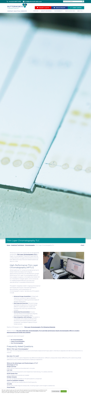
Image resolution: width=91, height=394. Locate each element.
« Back (82, 245)
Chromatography (30, 245)
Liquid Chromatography (18, 341)
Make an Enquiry (59, 7)
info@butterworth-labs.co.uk (33, 1)
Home (8, 245)
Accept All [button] (63, 391)
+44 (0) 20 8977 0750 (15, 1)
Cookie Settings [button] (55, 391)
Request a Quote (43, 7)
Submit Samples (76, 7)
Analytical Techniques (17, 245)
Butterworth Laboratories (18, 7)
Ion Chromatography (17, 339)
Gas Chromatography (17, 343)
